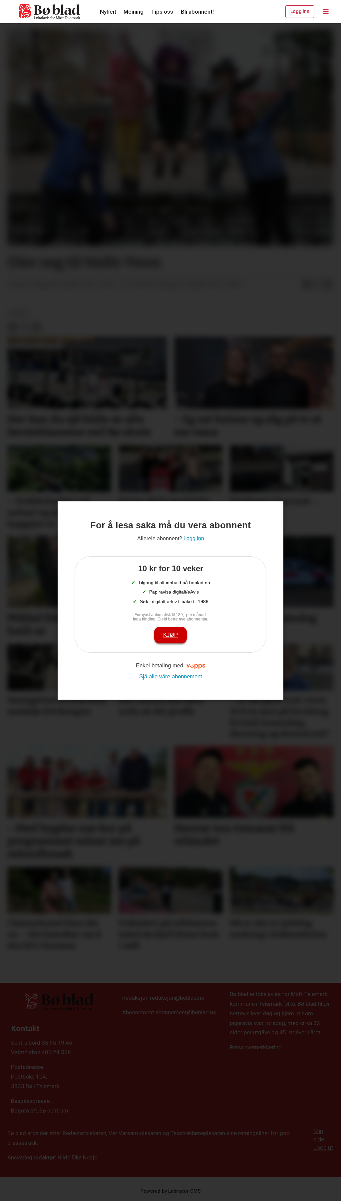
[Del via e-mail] (328, 285)
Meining (134, 11)
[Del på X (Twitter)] (317, 285)
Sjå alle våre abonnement (170, 676)
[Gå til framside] (50, 12)
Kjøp (170, 635)
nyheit (19, 312)
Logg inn (299, 11)
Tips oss (162, 11)
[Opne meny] (326, 12)
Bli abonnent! (197, 11)
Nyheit (108, 11)
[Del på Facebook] (307, 285)
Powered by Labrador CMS (171, 1191)
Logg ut (323, 1147)
